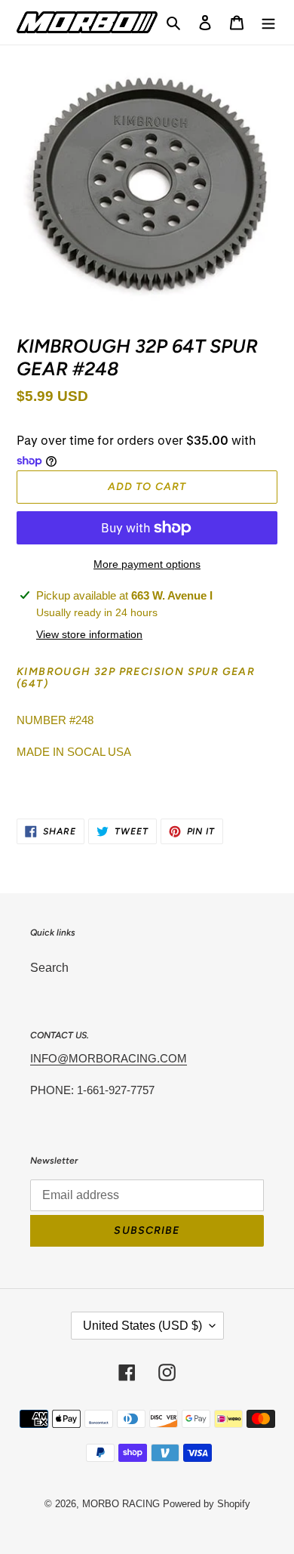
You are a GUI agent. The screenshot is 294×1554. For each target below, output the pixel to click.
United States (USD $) (142, 1325)
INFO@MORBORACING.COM (108, 1058)
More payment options (147, 564)
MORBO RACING (121, 1503)
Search (49, 967)
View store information (89, 634)
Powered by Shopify (206, 1503)
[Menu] (268, 22)
